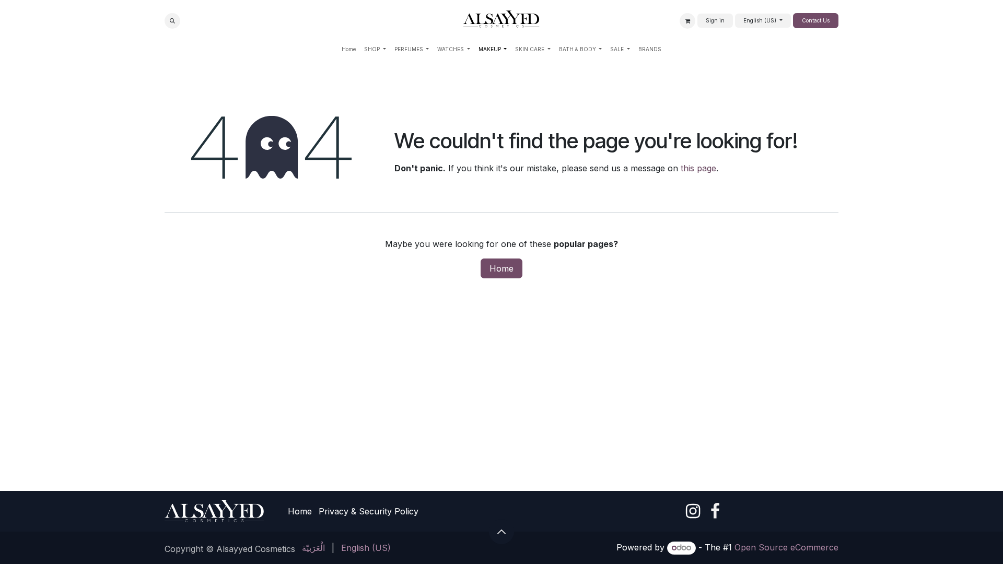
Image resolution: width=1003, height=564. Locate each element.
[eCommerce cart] (687, 21)
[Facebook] (715, 511)
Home (501, 268)
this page (698, 168)
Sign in (715, 20)
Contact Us (816, 20)
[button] (172, 21)
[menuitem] (348, 49)
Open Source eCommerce (786, 547)
